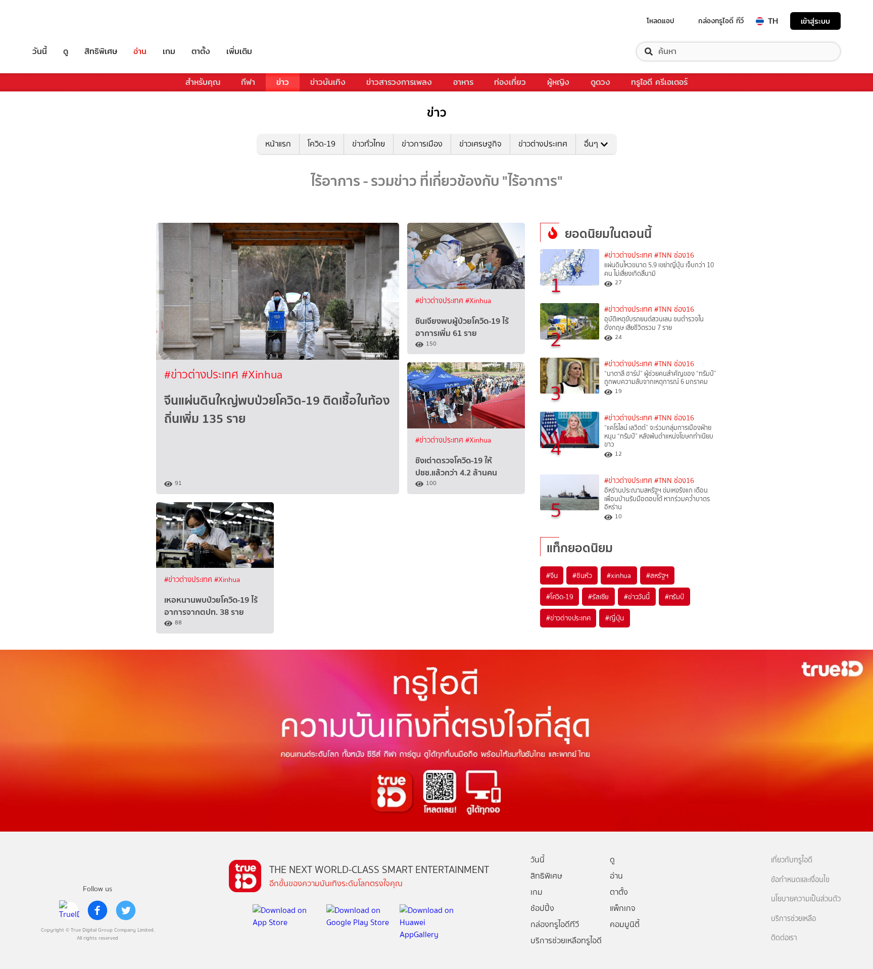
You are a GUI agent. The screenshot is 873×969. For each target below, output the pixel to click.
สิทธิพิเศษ (100, 51)
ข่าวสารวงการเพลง (399, 82)
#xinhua (619, 575)
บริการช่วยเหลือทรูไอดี (566, 940)
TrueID (62, 21)
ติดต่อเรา (784, 938)
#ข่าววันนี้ (637, 597)
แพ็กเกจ (623, 908)
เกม (169, 51)
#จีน (551, 575)
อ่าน (140, 51)
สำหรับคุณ (202, 82)
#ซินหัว (582, 575)
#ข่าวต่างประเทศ (202, 374)
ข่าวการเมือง (422, 144)
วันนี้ (39, 51)
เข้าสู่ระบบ (815, 21)
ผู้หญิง (558, 82)
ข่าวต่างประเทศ (542, 144)
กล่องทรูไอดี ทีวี (721, 21)
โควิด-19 (321, 144)
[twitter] (126, 910)
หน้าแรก (278, 144)
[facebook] (97, 910)
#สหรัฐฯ (657, 575)
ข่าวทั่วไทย (368, 144)
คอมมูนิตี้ (625, 924)
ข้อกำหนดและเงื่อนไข (800, 880)
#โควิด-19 (559, 597)
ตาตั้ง (200, 51)
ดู (65, 51)
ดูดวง (600, 82)
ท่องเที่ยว (510, 82)
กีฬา (248, 82)
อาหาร (463, 82)
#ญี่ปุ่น (614, 618)
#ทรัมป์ (674, 597)
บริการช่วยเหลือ (793, 918)
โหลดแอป (660, 21)
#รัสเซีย (598, 597)
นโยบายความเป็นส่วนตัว (806, 899)
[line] (69, 910)
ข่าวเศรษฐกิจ (480, 144)
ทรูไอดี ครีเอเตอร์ (659, 82)
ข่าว (282, 82)
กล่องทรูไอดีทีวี (554, 924)
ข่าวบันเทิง (328, 82)
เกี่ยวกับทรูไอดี (791, 860)
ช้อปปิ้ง (542, 908)
